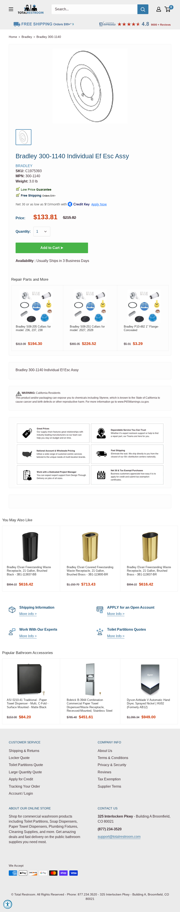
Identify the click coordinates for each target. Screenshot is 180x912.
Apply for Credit (21, 779)
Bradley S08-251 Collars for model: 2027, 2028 (87, 328)
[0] (167, 9)
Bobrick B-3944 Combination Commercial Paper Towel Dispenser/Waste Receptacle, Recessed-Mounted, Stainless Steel (89, 705)
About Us (105, 751)
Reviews (104, 772)
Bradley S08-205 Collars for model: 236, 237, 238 (33, 328)
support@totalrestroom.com (119, 836)
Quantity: (23, 231)
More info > (28, 614)
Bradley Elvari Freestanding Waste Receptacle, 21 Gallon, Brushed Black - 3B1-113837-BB (29, 571)
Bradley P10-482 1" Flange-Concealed (141, 328)
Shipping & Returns (24, 751)
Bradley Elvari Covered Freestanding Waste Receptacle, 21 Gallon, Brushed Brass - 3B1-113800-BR (90, 571)
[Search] (142, 9)
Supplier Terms (109, 786)
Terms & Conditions (113, 758)
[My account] (159, 9)
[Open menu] (11, 9)
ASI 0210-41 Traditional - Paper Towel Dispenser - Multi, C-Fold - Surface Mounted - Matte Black (27, 703)
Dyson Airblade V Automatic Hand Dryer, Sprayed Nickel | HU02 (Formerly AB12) (148, 703)
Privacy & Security (112, 765)
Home (13, 37)
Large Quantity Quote (25, 772)
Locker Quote (19, 758)
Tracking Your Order (24, 786)
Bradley (27, 37)
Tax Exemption (109, 779)
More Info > (115, 614)
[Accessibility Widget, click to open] (7, 904)
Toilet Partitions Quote (26, 765)
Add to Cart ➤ (51, 248)
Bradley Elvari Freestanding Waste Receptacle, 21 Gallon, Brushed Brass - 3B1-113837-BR (149, 571)
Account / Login (21, 793)
